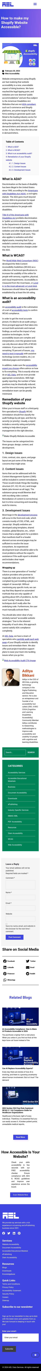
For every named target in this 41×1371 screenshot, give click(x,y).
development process (27, 515)
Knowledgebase (8, 1274)
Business (11, 787)
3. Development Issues (19, 170)
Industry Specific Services (18, 810)
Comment (10, 878)
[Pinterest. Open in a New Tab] (19, 1233)
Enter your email (9, 1331)
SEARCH (31, 752)
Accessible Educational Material (15, 1251)
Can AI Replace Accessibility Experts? (17, 1068)
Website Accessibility (10, 1244)
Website (9, 914)
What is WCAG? (13, 150)
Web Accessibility (12, 74)
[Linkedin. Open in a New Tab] (14, 1233)
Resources (12, 827)
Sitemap (5, 1300)
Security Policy (8, 1294)
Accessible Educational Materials (17, 779)
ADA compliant (29, 104)
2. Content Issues (17, 167)
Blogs (4, 1267)
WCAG (10, 839)
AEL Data (11, 375)
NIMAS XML (13, 816)
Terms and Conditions (11, 1284)
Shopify (22, 411)
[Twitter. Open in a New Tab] (8, 1233)
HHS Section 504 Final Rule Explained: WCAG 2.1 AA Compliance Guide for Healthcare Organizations (18, 1110)
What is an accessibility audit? (19, 153)
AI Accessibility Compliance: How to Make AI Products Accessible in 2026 (19, 1030)
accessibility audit (13, 307)
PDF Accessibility (15, 822)
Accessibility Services (16, 773)
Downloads (12, 798)
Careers (5, 1297)
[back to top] (35, 1355)
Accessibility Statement (11, 1291)
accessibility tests (20, 310)
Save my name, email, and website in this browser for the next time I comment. (20, 929)
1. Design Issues (17, 163)
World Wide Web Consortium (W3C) (22, 260)
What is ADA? (12, 147)
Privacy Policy (8, 1287)
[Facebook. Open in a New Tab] (3, 1233)
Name (9, 892)
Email (9, 903)
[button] (35, 4)
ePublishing (12, 804)
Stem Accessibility (15, 833)
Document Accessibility (17, 793)
